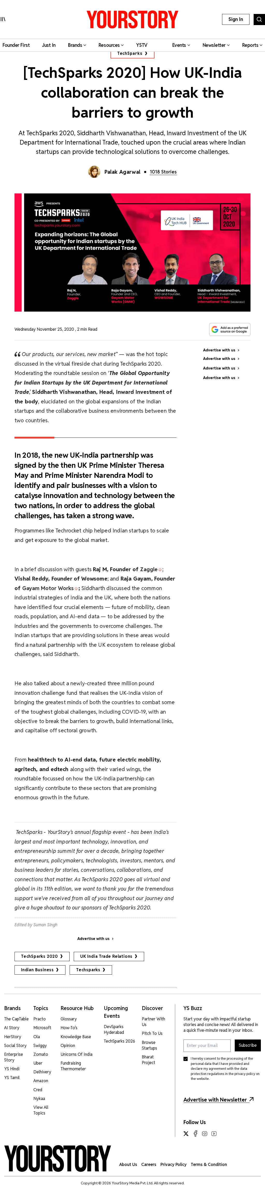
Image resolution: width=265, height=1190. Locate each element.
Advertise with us (93, 938)
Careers (148, 1164)
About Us (128, 1164)
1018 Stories (163, 172)
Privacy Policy (173, 1164)
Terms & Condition (209, 1164)
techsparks (88, 970)
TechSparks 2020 (39, 956)
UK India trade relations (106, 956)
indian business (37, 970)
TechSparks (130, 53)
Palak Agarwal (123, 172)
